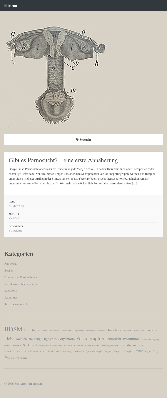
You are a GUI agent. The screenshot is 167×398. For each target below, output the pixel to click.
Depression (78, 330)
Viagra (156, 351)
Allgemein (10, 264)
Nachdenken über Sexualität (21, 284)
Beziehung (31, 330)
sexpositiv (43, 345)
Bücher (8, 270)
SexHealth (30, 345)
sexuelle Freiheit (12, 351)
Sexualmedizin (92, 345)
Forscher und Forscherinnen (20, 277)
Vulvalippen (21, 357)
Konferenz (139, 330)
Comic (44, 330)
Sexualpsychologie (109, 345)
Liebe (9, 338)
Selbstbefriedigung (150, 339)
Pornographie (90, 338)
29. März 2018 (16, 205)
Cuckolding (54, 330)
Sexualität (79, 345)
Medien (21, 338)
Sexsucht (68, 345)
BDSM (13, 329)
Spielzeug (67, 351)
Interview (127, 330)
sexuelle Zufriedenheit (50, 351)
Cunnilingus (66, 330)
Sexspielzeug (56, 345)
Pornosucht (113, 338)
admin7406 (14, 218)
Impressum (36, 383)
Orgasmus (49, 338)
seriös (7, 345)
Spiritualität (78, 351)
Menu (12, 5)
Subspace (117, 351)
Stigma (108, 351)
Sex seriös (21, 383)
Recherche (10, 291)
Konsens (151, 330)
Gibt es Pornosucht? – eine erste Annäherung (63, 160)
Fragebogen (91, 330)
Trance (138, 350)
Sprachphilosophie (94, 351)
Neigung (34, 338)
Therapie (128, 351)
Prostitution (131, 338)
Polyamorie (66, 338)
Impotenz (114, 330)
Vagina (148, 351)
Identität (102, 330)
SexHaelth (16, 345)
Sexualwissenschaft (15, 304)
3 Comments (15, 230)
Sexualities (10, 297)
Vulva (9, 357)
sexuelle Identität (30, 351)
